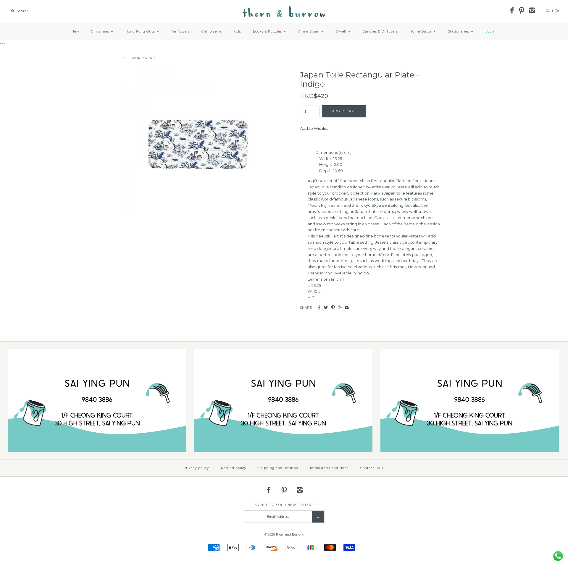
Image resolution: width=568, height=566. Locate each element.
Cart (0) (552, 11)
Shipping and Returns (278, 468)
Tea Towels (180, 31)
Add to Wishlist (314, 128)
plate (150, 58)
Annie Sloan (311, 31)
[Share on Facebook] (319, 308)
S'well (343, 31)
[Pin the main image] (333, 308)
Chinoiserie (211, 31)
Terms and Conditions (329, 468)
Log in (491, 31)
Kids (237, 31)
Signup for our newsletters (284, 505)
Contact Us (372, 468)
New (75, 31)
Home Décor (423, 31)
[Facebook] (511, 11)
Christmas (102, 31)
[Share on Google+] (340, 308)
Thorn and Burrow (289, 534)
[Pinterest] (521, 11)
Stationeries (460, 31)
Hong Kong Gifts (142, 31)
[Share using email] (346, 308)
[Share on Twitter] (326, 308)
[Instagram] (531, 11)
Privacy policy (196, 468)
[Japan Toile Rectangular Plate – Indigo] (196, 73)
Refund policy (233, 468)
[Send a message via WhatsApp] (558, 556)
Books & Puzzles (269, 31)
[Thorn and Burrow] (284, 9)
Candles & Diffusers (380, 31)
